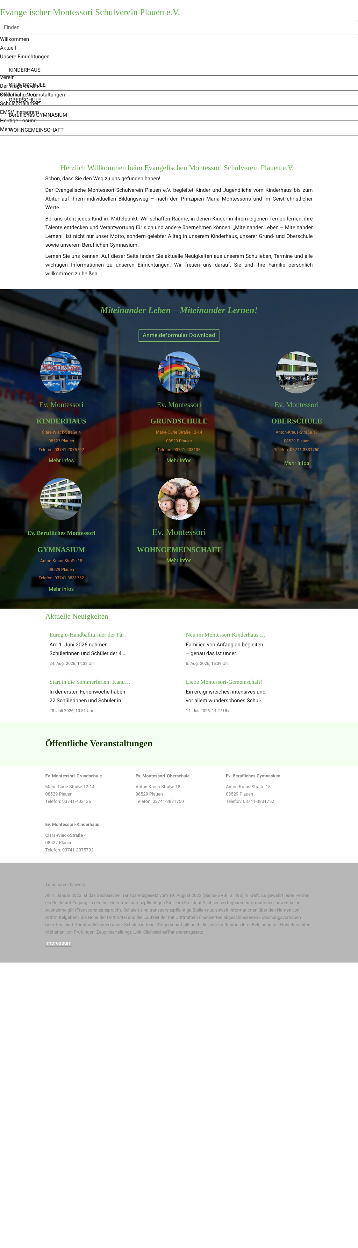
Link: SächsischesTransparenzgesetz (168, 932)
